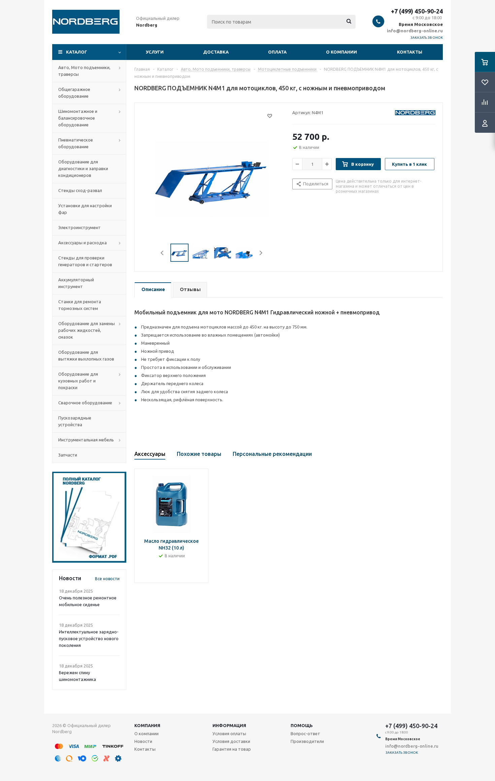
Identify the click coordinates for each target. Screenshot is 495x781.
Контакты (409, 52)
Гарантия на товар (231, 749)
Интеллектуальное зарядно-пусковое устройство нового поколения (89, 638)
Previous (162, 253)
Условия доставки (231, 741)
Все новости (107, 578)
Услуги (155, 52)
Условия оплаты (229, 733)
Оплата (277, 52)
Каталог (76, 52)
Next (261, 253)
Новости (143, 741)
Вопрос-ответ (305, 733)
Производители (307, 741)
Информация (229, 725)
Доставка (216, 52)
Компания (147, 725)
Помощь (302, 725)
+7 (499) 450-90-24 (417, 11)
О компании (341, 52)
